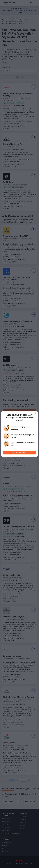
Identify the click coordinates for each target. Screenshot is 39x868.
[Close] (35, 413)
